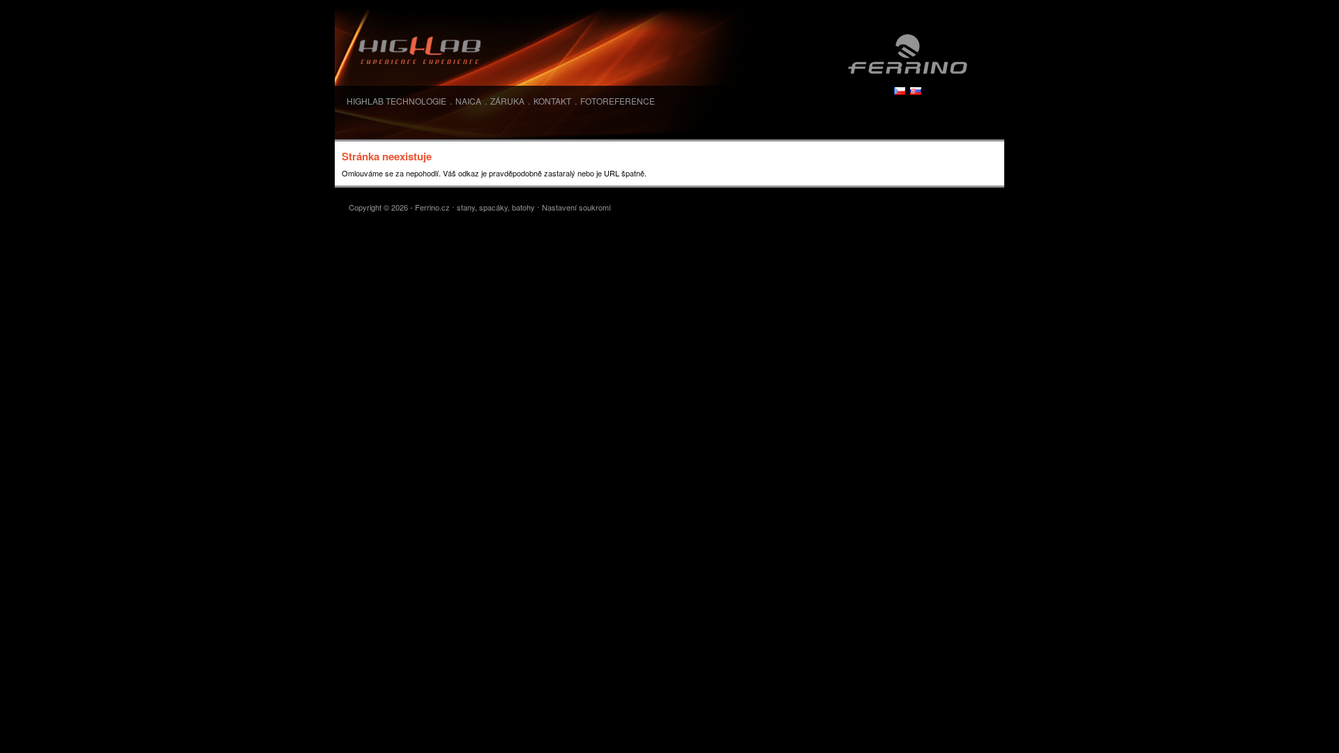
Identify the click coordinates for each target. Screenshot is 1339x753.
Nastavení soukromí (576, 207)
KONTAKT (552, 101)
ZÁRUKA (507, 101)
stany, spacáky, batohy (496, 207)
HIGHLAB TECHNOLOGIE (396, 101)
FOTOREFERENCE (617, 101)
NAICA (468, 101)
